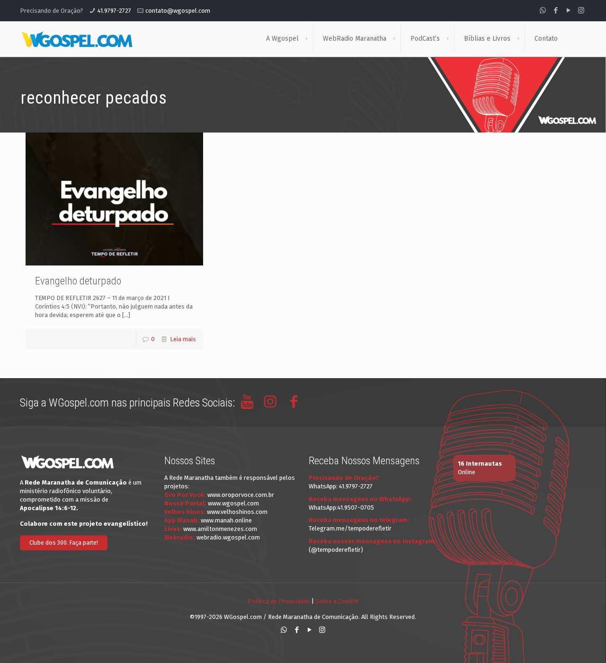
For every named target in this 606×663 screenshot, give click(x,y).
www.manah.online (226, 520)
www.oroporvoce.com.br (240, 494)
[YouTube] (568, 10)
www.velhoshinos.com (237, 511)
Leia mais (183, 339)
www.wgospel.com (233, 503)
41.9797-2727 (114, 10)
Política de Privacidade (279, 601)
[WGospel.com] (77, 38)
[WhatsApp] (543, 10)
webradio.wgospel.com (228, 537)
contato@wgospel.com (177, 10)
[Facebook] (556, 10)
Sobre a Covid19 (336, 601)
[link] (306, 39)
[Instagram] (581, 10)
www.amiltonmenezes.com (220, 528)
